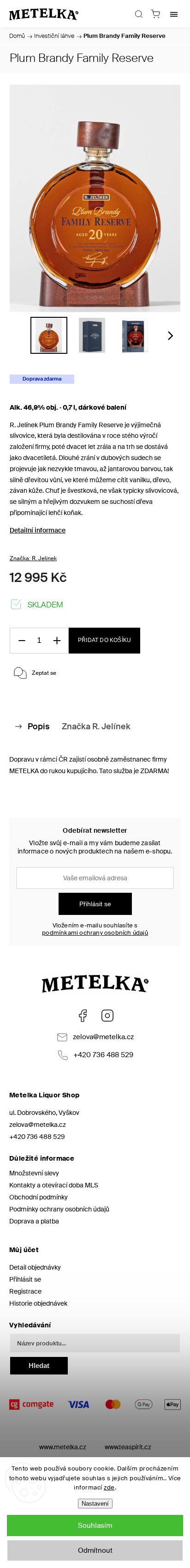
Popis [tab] (38, 726)
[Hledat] (139, 14)
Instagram (107, 1016)
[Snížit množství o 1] (21, 641)
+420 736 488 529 (103, 1054)
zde (109, 1487)
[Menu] (174, 14)
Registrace (25, 1291)
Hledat (39, 1365)
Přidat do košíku (104, 640)
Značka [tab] (96, 726)
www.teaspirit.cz (128, 1447)
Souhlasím (95, 1525)
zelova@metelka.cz (103, 1036)
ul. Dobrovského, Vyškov (44, 1112)
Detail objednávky (35, 1267)
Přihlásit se (95, 904)
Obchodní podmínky (38, 1197)
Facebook (82, 1016)
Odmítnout (95, 1550)
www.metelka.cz (62, 1447)
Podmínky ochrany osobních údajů (59, 1209)
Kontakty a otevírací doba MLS (53, 1185)
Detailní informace (37, 530)
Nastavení (95, 1503)
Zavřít (160, 698)
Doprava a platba (34, 1221)
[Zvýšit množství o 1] (56, 641)
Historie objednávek (38, 1303)
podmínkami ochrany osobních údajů (95, 933)
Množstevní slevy (34, 1173)
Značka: (33, 558)
